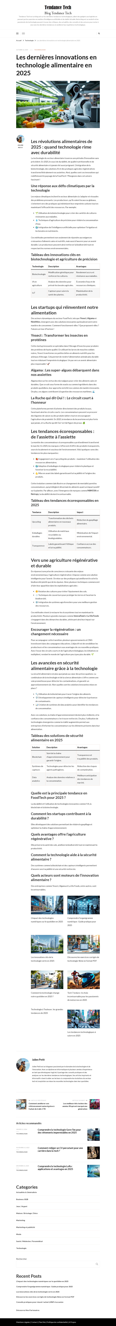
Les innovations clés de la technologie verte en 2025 (37, 1292)
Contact (34, 1322)
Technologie (40, 50)
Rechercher (21, 1259)
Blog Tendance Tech (58, 13)
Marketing (20, 1220)
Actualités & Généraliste (26, 1192)
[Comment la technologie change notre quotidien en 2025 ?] (47, 980)
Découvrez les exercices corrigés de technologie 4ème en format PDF (45, 1297)
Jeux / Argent (21, 1206)
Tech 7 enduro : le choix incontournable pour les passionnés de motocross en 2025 (83, 996)
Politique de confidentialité (57, 1322)
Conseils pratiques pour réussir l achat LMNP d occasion (39, 1302)
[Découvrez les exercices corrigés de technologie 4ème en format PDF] (83, 944)
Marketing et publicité (25, 1227)
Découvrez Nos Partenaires (27, 1310)
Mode (18, 1234)
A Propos (72, 1322)
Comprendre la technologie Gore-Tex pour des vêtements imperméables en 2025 (59, 1131)
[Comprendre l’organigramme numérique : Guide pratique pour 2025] (83, 905)
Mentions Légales (23, 1322)
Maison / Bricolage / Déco (27, 1213)
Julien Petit (20, 146)
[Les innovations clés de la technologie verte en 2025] (47, 944)
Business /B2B (22, 1199)
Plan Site (42, 1322)
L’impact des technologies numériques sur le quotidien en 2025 (42, 1281)
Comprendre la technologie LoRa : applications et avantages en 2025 (55, 1167)
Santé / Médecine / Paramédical (29, 1241)
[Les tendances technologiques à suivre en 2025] (83, 1019)
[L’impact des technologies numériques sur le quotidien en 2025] (47, 905)
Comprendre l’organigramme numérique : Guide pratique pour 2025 (81, 921)
